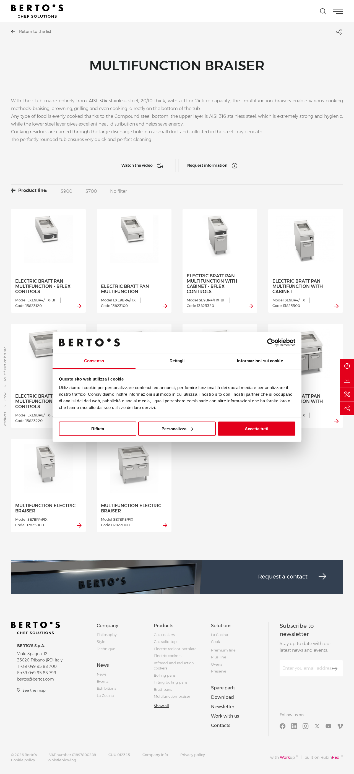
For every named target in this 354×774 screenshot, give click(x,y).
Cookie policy (23, 760)
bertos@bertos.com (35, 679)
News (103, 665)
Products (5, 419)
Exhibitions (106, 688)
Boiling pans (165, 675)
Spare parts (223, 687)
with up (284, 757)
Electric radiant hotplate (175, 649)
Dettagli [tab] (177, 360)
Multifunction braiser (172, 696)
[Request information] (347, 366)
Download (222, 697)
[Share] (347, 408)
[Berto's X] (317, 726)
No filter (118, 191)
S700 (91, 191)
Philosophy (106, 634)
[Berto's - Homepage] (37, 11)
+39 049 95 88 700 (38, 666)
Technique (106, 649)
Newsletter (222, 706)
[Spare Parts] (347, 394)
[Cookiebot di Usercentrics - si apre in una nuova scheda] (271, 342)
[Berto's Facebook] (283, 726)
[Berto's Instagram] (306, 726)
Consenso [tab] (94, 360)
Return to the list (35, 31)
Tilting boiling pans (171, 682)
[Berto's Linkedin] (294, 726)
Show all (161, 705)
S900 (66, 191)
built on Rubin (323, 757)
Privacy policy (192, 754)
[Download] (347, 380)
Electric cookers (167, 655)
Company (107, 625)
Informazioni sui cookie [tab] (260, 360)
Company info (155, 754)
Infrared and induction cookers (174, 666)
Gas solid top (165, 641)
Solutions (221, 625)
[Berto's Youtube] (329, 726)
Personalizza (174, 428)
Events (102, 681)
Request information (207, 165)
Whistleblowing (62, 760)
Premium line (223, 650)
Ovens (216, 664)
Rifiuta (97, 428)
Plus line (218, 657)
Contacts (220, 725)
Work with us (225, 716)
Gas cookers (164, 634)
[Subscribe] (334, 668)
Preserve (218, 671)
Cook (5, 397)
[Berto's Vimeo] (340, 726)
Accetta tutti (256, 428)
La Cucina (105, 695)
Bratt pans (163, 689)
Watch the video (137, 165)
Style (101, 641)
